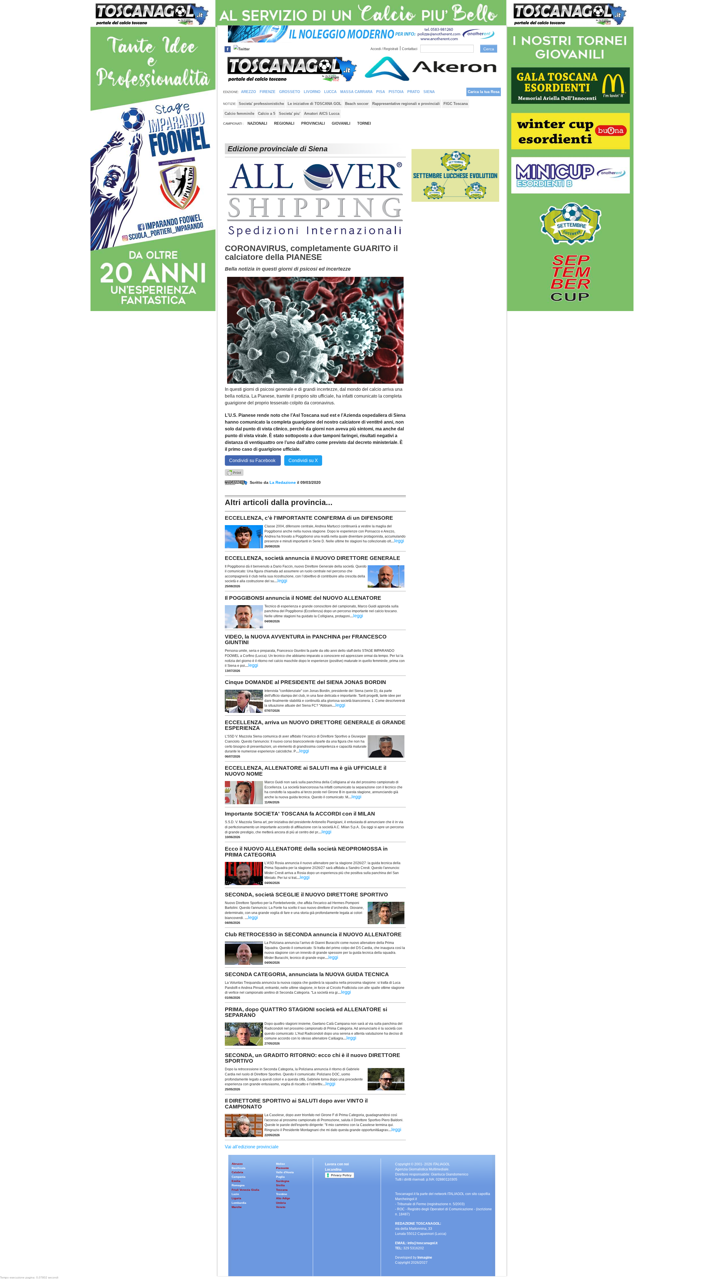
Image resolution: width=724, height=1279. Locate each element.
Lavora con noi (337, 1164)
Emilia (236, 1181)
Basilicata (238, 1168)
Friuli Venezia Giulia (245, 1189)
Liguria (236, 1198)
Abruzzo (237, 1163)
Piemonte (282, 1168)
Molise (280, 1163)
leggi (399, 540)
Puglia (280, 1176)
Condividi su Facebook (253, 460)
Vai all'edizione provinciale (252, 1146)
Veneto (280, 1207)
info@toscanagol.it (423, 1243)
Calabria (237, 1172)
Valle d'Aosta (285, 1172)
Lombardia (239, 1202)
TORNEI (364, 123)
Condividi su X (303, 460)
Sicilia (280, 1185)
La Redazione (283, 482)
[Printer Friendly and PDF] (234, 472)
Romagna (238, 1185)
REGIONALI (284, 123)
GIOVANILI (341, 123)
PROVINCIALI (313, 123)
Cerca (488, 49)
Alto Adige (283, 1198)
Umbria (281, 1202)
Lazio (235, 1194)
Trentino (281, 1194)
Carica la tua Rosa (483, 92)
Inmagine (424, 1257)
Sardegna (282, 1181)
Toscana (282, 1189)
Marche (237, 1207)
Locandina (333, 1170)
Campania (238, 1176)
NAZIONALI (257, 123)
